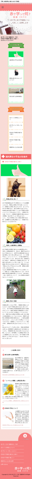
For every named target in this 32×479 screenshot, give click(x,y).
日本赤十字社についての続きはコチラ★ (12, 425)
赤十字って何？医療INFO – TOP (9, 444)
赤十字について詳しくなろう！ (16, 126)
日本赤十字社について (11, 408)
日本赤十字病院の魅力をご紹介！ (16, 133)
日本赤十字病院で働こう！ (15, 140)
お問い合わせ (4, 464)
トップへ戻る (25, 439)
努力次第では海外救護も (12, 354)
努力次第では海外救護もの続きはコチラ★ (13, 374)
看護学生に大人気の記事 (16, 147)
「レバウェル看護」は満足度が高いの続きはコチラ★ (15, 401)
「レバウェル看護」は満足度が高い (15, 380)
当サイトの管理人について (16, 118)
